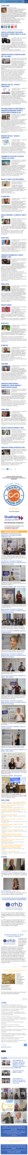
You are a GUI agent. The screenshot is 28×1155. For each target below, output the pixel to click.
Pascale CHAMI (5, 409)
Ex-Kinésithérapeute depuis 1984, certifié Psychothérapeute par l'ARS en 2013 (10, 21)
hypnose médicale (6, 404)
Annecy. (23, 19)
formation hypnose (18, 100)
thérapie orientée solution (16, 51)
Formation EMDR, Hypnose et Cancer (21, 1098)
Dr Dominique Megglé (7, 230)
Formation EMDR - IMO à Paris (10, 462)
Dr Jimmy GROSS (5, 196)
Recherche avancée (6, 1047)
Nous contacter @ (14, 508)
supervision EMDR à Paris (18, 378)
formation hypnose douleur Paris (11, 275)
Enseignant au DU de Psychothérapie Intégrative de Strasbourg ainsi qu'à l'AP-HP (13, 17)
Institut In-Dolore (16, 211)
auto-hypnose (5, 423)
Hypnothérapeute (5, 22)
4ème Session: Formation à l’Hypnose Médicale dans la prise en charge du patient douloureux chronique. (13, 702)
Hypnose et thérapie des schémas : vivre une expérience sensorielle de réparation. (12, 1038)
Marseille (15, 19)
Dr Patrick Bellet (18, 173)
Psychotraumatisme (20, 81)
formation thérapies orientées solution (13, 78)
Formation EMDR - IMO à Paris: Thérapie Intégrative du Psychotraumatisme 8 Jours (11, 834)
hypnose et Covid (12, 151)
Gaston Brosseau (17, 174)
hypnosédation (16, 103)
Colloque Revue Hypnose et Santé (11, 172)
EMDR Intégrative (18, 71)
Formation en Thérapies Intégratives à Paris (13, 447)
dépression (17, 441)
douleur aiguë (5, 270)
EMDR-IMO (4, 72)
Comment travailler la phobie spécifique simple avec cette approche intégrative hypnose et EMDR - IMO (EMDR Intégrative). (13, 1035)
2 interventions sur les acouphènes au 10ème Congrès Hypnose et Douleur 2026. (12, 1009)
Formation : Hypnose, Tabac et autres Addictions (13, 802)
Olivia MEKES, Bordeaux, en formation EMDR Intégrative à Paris (7, 1098)
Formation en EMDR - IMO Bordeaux (11, 775)
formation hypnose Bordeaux (10, 101)
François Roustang (7, 360)
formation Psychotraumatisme (10, 76)
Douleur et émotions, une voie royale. (10, 1016)
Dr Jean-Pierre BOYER (7, 49)
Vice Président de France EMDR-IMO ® (17, 12)
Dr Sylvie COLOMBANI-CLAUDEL (11, 129)
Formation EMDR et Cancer (18, 376)
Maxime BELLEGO (15, 231)
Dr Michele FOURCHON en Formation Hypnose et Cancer (20, 1122)
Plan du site (14, 1135)
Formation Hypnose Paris (9, 424)
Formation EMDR (12, 72)
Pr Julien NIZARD (11, 152)
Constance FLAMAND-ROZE (9, 150)
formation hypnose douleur (17, 273)
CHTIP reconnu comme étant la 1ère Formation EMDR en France (7, 1110)
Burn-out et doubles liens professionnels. (12, 179)
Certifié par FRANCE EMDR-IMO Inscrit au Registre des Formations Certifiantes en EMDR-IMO (14, 478)
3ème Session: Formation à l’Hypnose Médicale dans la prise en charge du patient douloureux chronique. (13, 655)
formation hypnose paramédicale (13, 277)
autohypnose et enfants (18, 423)
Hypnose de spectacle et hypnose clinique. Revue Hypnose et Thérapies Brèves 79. (13, 1041)
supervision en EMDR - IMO (9, 380)
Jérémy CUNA (11, 193)
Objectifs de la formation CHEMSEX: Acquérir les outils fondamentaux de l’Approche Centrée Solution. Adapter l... (13, 651)
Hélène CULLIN (5, 175)
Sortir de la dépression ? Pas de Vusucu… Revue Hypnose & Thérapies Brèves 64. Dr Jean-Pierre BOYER (13, 34)
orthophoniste (6, 105)
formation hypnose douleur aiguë (11, 274)
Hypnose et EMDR (14, 1)
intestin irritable (11, 340)
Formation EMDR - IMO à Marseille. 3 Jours (10, 891)
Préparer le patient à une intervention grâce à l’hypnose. (12, 1022)
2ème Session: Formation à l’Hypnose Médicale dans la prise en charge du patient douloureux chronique (13, 611)
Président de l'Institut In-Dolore (15, 11)
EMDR (11, 71)
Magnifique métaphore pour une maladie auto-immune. (12, 1027)
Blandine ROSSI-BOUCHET (8, 98)
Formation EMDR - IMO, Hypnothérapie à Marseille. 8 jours (13, 872)
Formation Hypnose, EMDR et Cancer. (18, 1071)
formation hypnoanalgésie (9, 209)
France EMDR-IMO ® (7, 79)
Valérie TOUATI (5, 238)
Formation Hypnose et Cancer (10, 377)
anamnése (4, 441)
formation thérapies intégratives (11, 77)
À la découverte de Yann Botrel (9, 814)
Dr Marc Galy (5, 357)
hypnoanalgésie (16, 102)
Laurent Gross (14, 465)
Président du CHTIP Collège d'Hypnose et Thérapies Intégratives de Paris (17, 9)
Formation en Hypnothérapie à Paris (10, 851)
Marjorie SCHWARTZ (6, 305)
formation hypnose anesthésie (13, 297)
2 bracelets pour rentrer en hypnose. (10, 1024)
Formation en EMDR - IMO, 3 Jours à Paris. (13, 586)
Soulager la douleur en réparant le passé (12, 428)
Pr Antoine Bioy (15, 175)
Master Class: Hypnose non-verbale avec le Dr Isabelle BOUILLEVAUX (12, 840)
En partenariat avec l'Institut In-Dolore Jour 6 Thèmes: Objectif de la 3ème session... (12, 673)
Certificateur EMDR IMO (15, 22)
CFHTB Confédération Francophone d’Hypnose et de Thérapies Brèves (13, 127)
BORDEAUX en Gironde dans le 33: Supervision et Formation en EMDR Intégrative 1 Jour (11, 535)
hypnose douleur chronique (10, 442)
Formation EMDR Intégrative (13, 74)
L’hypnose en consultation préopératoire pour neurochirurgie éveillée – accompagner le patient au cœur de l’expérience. (13, 1013)
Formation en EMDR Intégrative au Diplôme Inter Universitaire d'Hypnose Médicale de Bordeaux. (14, 14)
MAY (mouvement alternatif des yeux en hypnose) (12, 233)
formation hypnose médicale (10, 276)
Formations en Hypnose (7, 803)
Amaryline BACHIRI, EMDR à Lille (7, 1122)
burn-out (4, 193)
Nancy (18, 19)
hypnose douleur (20, 403)
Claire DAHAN (4, 364)
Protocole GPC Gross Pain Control (12, 80)
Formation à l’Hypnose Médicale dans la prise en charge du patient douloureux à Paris (13, 810)
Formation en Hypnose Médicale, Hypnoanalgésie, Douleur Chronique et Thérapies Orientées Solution (11, 385)
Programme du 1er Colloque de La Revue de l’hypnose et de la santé (12, 157)
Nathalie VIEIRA (5, 284)
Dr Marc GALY (4, 345)
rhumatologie (21, 152)
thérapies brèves (12, 405)
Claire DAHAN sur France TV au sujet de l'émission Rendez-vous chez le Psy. (19, 1081)
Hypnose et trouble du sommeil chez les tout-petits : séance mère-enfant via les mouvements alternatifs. (14, 1030)
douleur (3, 401)
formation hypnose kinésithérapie (11, 338)
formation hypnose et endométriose (12, 336)
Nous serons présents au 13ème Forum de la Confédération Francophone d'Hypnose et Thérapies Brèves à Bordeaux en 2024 (13, 110)
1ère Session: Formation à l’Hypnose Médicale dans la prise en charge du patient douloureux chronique (13, 562)
